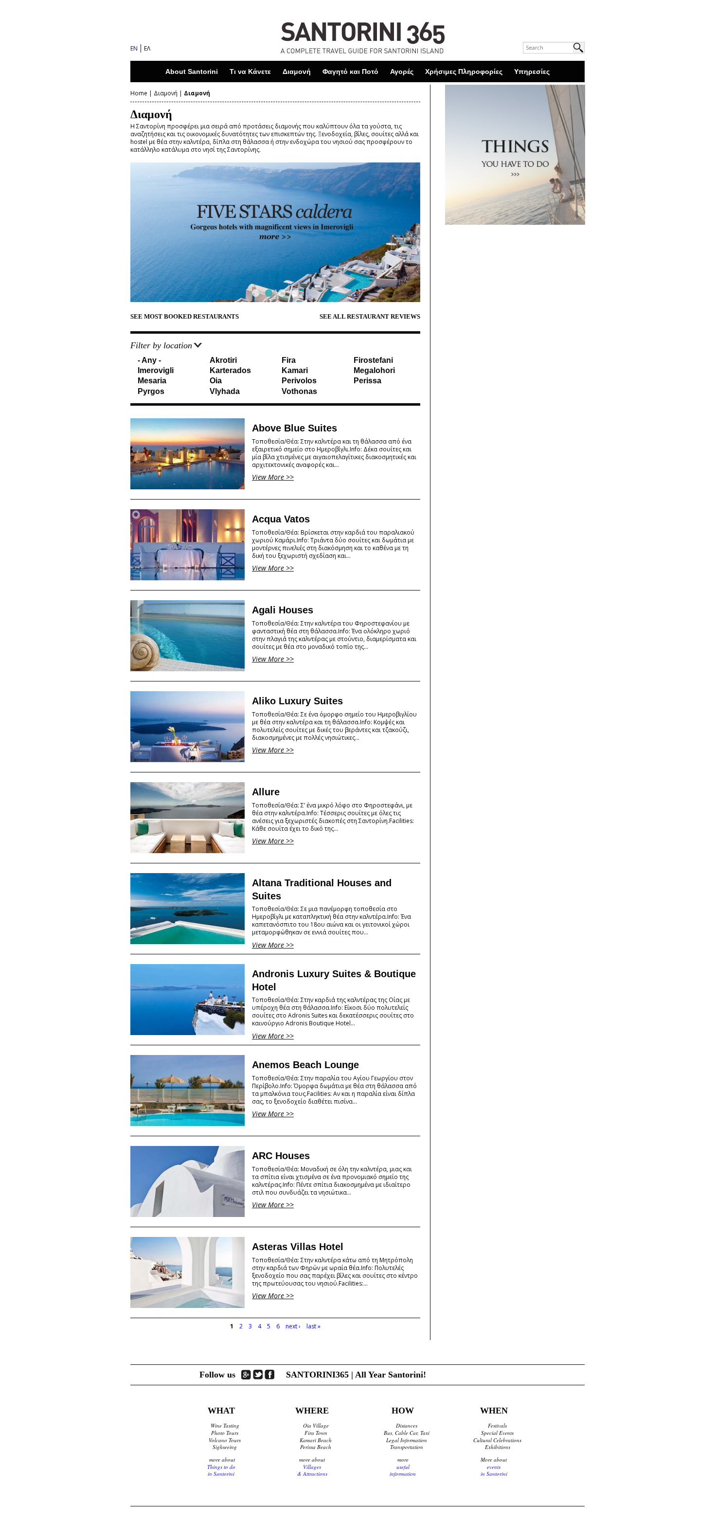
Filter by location (161, 345)
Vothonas (299, 391)
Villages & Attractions (312, 1470)
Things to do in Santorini (221, 1470)
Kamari (295, 370)
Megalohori (374, 370)
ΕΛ (147, 48)
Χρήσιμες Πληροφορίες (463, 71)
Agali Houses (282, 610)
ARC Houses (281, 1155)
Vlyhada (225, 391)
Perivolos (299, 380)
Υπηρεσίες (532, 71)
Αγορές (401, 71)
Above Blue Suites (294, 428)
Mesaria (152, 380)
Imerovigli (156, 370)
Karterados (230, 370)
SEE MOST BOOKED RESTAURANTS (184, 316)
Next (437, 232)
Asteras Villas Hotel (297, 1246)
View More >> (273, 477)
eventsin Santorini (494, 1470)
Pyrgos (151, 391)
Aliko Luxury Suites (297, 701)
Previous (113, 232)
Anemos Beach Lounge (305, 1064)
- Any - (149, 360)
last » (313, 1326)
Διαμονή (297, 71)
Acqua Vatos (281, 519)
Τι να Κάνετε (250, 71)
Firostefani (373, 360)
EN (134, 48)
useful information (403, 1470)
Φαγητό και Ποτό (350, 71)
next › (293, 1326)
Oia (216, 380)
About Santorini (191, 71)
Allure (266, 792)
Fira (289, 360)
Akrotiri (223, 360)
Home (138, 93)
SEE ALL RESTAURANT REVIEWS (370, 316)
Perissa (367, 380)
